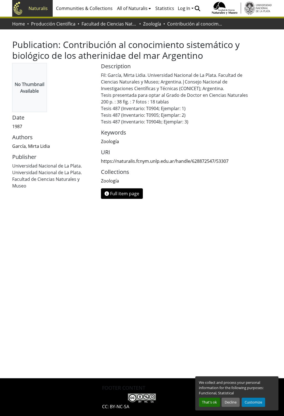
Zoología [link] (110, 141)
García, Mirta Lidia (31, 146)
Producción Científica (53, 24)
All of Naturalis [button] (132, 8)
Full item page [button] (124, 194)
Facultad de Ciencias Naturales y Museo (109, 24)
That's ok (209, 402)
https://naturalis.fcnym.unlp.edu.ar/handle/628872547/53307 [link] (165, 161)
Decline (231, 402)
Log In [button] (184, 8)
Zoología (152, 24)
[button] (197, 8)
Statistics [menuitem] (164, 8)
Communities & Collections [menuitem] (84, 8)
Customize (253, 402)
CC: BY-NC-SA (115, 407)
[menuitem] (134, 8)
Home (18, 24)
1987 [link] (17, 126)
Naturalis (38, 8)
